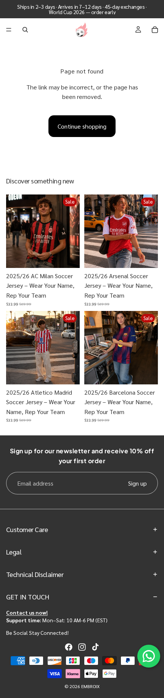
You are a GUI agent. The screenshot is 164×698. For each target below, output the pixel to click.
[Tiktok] (95, 647)
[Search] (25, 29)
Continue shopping (82, 126)
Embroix (90, 686)
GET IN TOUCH (27, 596)
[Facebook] (68, 647)
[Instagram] (82, 647)
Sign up (137, 483)
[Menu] (9, 29)
